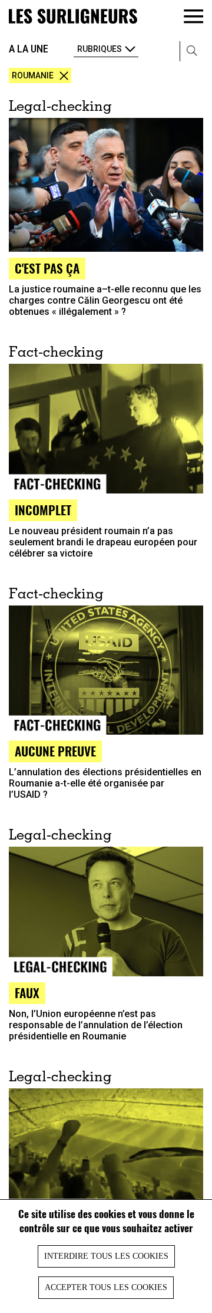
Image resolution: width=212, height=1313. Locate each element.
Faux (27, 992)
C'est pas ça (47, 268)
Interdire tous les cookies (106, 1256)
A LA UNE (28, 48)
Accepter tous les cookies (106, 1287)
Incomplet (43, 510)
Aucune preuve (55, 751)
